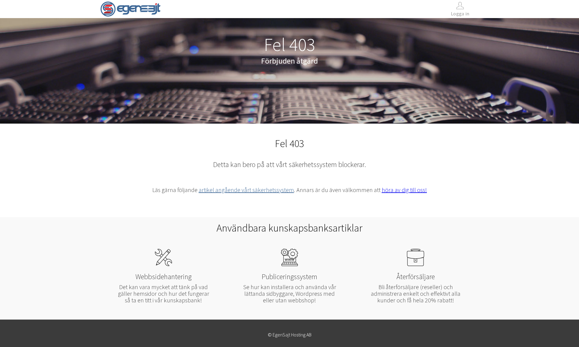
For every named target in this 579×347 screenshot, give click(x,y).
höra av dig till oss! (404, 190)
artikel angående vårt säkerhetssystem (246, 190)
